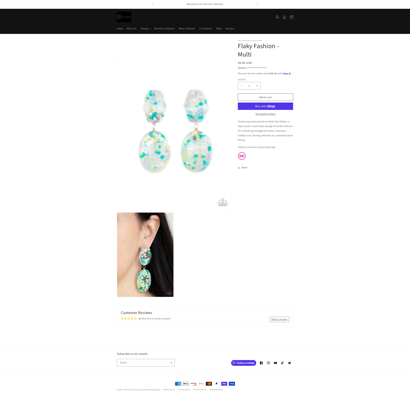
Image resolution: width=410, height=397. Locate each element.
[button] (145, 28)
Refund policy (169, 389)
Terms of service (200, 389)
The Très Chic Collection (133, 390)
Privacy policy (184, 389)
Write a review (279, 319)
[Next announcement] (257, 4)
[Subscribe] (170, 362)
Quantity (242, 79)
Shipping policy (216, 389)
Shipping (242, 67)
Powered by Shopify (152, 390)
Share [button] (244, 167)
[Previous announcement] (152, 4)
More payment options (265, 114)
